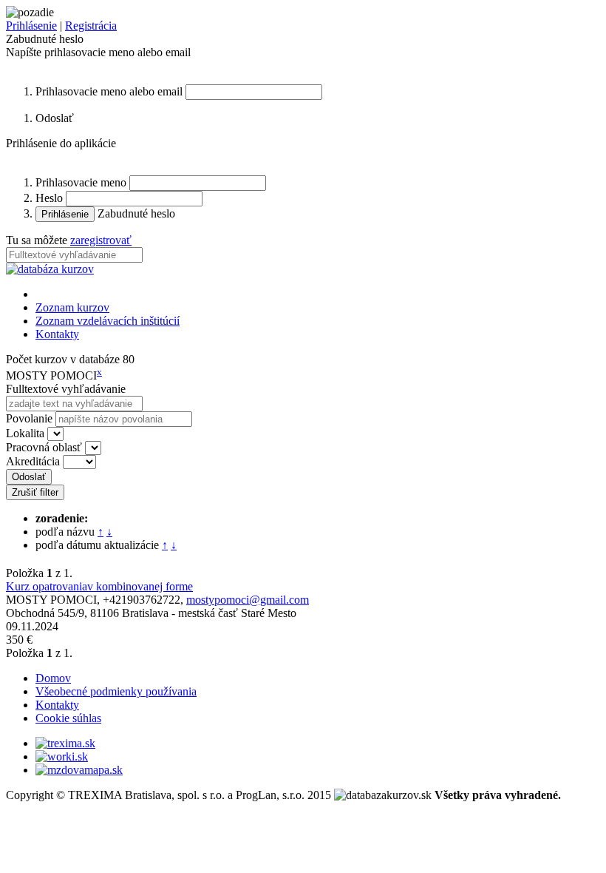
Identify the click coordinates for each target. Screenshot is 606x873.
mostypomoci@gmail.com (247, 599)
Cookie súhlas (68, 718)
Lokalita (25, 433)
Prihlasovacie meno (80, 182)
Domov (53, 678)
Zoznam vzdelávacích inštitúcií (107, 320)
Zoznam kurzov (72, 307)
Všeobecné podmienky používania (116, 691)
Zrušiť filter (35, 492)
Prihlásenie (31, 25)
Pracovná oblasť (44, 447)
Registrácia (91, 25)
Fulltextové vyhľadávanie (66, 388)
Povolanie (29, 418)
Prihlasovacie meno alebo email (109, 91)
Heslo (49, 198)
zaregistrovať (101, 240)
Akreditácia (33, 461)
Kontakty (57, 334)
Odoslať (29, 476)
